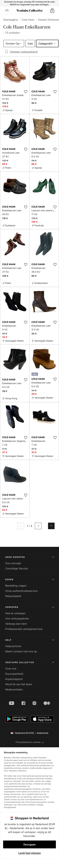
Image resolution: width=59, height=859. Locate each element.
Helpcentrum (13, 646)
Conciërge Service (16, 568)
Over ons (10, 668)
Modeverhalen (14, 689)
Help (8, 640)
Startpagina (10, 20)
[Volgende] (38, 526)
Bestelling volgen (16, 586)
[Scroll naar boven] (51, 526)
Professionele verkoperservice (23, 629)
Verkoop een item (16, 624)
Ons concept (13, 563)
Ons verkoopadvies (17, 618)
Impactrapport (14, 679)
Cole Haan (28, 20)
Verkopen (11, 607)
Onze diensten (15, 557)
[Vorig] (21, 526)
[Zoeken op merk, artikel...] (6, 10)
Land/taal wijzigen (29, 853)
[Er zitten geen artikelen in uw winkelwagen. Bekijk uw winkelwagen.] (52, 10)
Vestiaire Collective (19, 662)
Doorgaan (29, 844)
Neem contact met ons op (21, 651)
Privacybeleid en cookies (28, 742)
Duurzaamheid (14, 674)
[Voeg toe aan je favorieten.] (26, 92)
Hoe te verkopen (15, 613)
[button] (52, 10)
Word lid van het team (18, 684)
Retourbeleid (13, 596)
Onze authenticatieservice (21, 591)
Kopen (9, 579)
